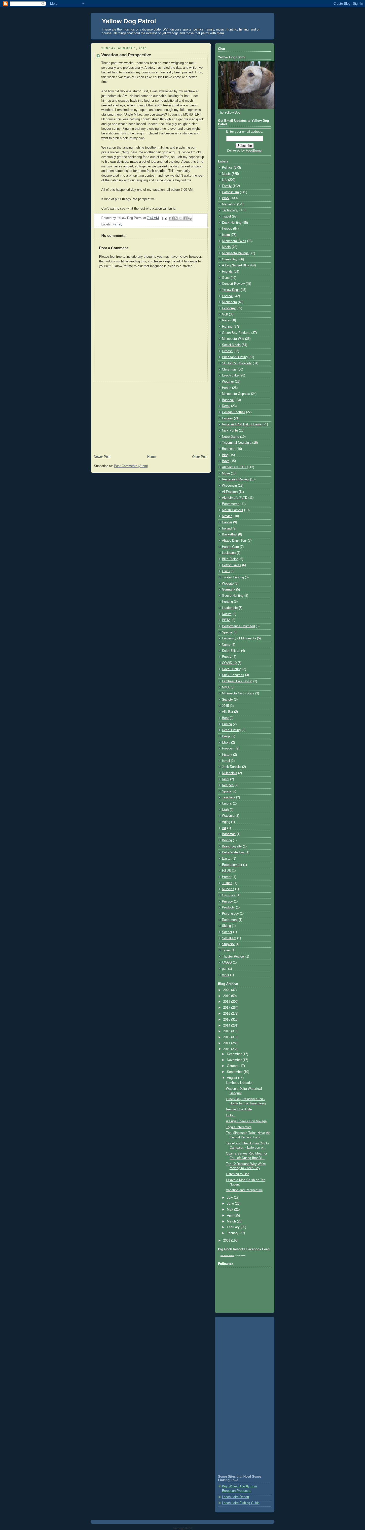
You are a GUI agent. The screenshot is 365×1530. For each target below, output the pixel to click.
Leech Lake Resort (235, 1497)
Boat (225, 718)
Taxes (226, 950)
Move (226, 473)
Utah (225, 810)
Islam (226, 235)
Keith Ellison (231, 651)
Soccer (227, 932)
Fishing (227, 326)
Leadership (230, 608)
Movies (227, 516)
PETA (226, 620)
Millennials (229, 773)
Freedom (228, 748)
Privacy (227, 901)
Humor (226, 877)
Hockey (227, 418)
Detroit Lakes (231, 565)
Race (225, 320)
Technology (230, 210)
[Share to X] (180, 218)
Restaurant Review (235, 479)
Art (224, 828)
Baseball (228, 400)
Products (228, 907)
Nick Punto (230, 430)
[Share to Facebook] (185, 218)
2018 (227, 1001)
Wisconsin (229, 485)
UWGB (227, 962)
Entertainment (232, 865)
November (235, 1060)
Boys (225, 461)
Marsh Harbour (232, 510)
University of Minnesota (239, 638)
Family (117, 224)
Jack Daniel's (231, 767)
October (233, 1066)
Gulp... (231, 1115)
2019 (227, 996)
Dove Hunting (231, 669)
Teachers (228, 797)
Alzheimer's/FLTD (234, 498)
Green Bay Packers (236, 333)
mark (225, 975)
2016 (227, 1013)
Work (225, 198)
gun (224, 968)
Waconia (228, 815)
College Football (233, 412)
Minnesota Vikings (235, 253)
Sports (226, 791)
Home (151, 457)
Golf (225, 314)
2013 (227, 1031)
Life (224, 180)
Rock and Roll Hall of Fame (241, 424)
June (231, 1203)
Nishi (225, 779)
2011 (227, 1043)
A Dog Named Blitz (235, 265)
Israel (226, 761)
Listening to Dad (237, 1174)
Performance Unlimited (238, 626)
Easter (226, 858)
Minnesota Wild (233, 339)
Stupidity (228, 944)
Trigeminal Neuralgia (236, 442)
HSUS (226, 871)
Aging (226, 822)
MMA (226, 687)
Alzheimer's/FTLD (235, 467)
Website (228, 583)
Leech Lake (230, 375)
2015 (225, 706)
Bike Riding (230, 559)
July (230, 1197)
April (230, 1215)
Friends (227, 271)
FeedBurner (254, 150)
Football (227, 296)
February (234, 1227)
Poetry (226, 656)
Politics (227, 167)
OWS (226, 571)
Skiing (226, 926)
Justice (227, 883)
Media (226, 247)
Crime (226, 644)
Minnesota (229, 302)
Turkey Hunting (233, 577)
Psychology (230, 913)
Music (226, 174)
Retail (226, 406)
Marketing (229, 204)
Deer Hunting (231, 730)
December (235, 1054)
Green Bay (229, 259)
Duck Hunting (231, 222)
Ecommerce (230, 504)
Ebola (226, 742)
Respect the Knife (239, 1109)
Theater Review (233, 956)
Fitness (227, 351)
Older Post (200, 457)
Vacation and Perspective (244, 1190)
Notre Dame (230, 436)
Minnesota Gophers (236, 394)
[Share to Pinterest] (189, 218)
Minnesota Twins (234, 241)
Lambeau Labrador (239, 1083)
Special (227, 632)
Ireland (227, 528)
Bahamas (229, 834)
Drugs (226, 736)
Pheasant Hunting (235, 357)
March (232, 1221)
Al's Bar (227, 712)
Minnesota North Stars (238, 693)
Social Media (231, 345)
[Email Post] (164, 218)
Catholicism (230, 192)
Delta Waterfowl (233, 852)
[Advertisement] (151, 416)
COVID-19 (229, 663)
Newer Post (102, 457)
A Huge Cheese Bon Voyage (246, 1121)
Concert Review (233, 283)
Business (228, 449)
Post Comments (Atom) (131, 466)
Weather (228, 381)
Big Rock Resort (227, 1255)
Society (227, 699)
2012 (227, 1037)
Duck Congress (233, 675)
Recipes (228, 785)
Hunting (227, 601)
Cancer (227, 522)
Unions (227, 803)
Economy (229, 308)
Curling (227, 724)
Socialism (229, 938)
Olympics (229, 895)
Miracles (228, 889)
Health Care (230, 547)
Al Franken (230, 492)
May (230, 1209)
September (235, 1072)
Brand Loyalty (232, 846)
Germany (228, 589)
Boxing (227, 840)
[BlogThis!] (175, 218)
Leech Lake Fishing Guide (240, 1503)
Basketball (229, 534)
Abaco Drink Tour (234, 540)
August (232, 1078)
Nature (226, 614)
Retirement (230, 920)
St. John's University (237, 363)
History (227, 754)
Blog (225, 455)
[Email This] (171, 218)
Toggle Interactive (239, 1127)
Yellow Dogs (231, 290)
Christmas (229, 369)
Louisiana (229, 553)
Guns (226, 278)
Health (226, 388)
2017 (227, 1007)
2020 (227, 990)
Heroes (227, 228)
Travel (226, 216)
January (233, 1233)
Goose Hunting (232, 595)
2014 (227, 1025)
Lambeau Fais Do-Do (237, 681)
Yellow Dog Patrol (129, 21)
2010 (227, 1049)
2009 (227, 1240)
